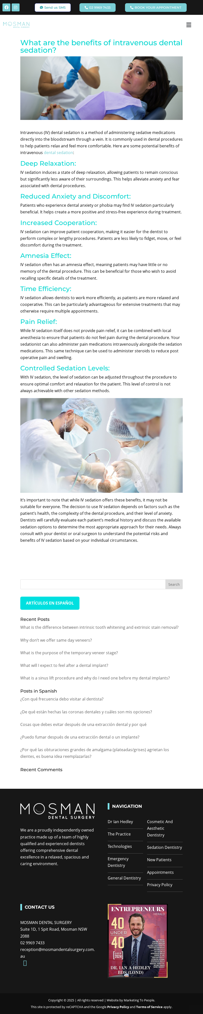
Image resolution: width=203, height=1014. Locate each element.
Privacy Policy (159, 884)
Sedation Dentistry (164, 847)
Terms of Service (149, 1007)
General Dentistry (124, 878)
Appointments (160, 872)
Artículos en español (50, 603)
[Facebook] (6, 7)
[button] (189, 24)
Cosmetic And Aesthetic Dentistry (160, 828)
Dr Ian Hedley (120, 821)
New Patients (159, 859)
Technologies (120, 846)
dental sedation (58, 152)
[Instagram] (16, 7)
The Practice (119, 834)
